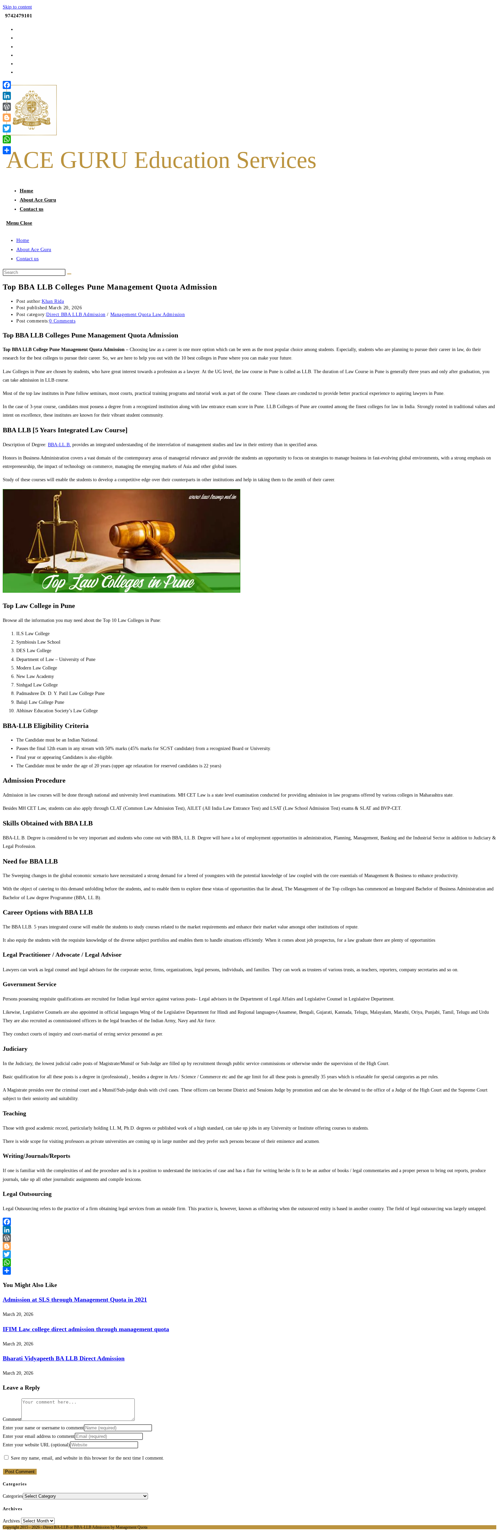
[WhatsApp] (249, 1262)
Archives (11, 1521)
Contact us (27, 258)
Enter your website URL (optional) (36, 1444)
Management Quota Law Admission (147, 314)
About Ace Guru (33, 249)
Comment (12, 1419)
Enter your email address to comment (39, 1436)
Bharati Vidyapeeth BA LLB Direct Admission (64, 1358)
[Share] (249, 1271)
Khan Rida (53, 301)
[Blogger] (249, 1246)
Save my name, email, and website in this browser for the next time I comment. (87, 1458)
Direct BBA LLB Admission (75, 314)
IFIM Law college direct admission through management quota (86, 1329)
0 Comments (62, 321)
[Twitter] (249, 1254)
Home (22, 240)
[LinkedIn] (249, 1230)
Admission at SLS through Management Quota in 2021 (75, 1299)
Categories (13, 1496)
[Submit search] (69, 274)
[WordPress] (249, 1238)
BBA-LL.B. (59, 444)
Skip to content (17, 7)
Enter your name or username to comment (43, 1427)
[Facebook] (249, 1222)
